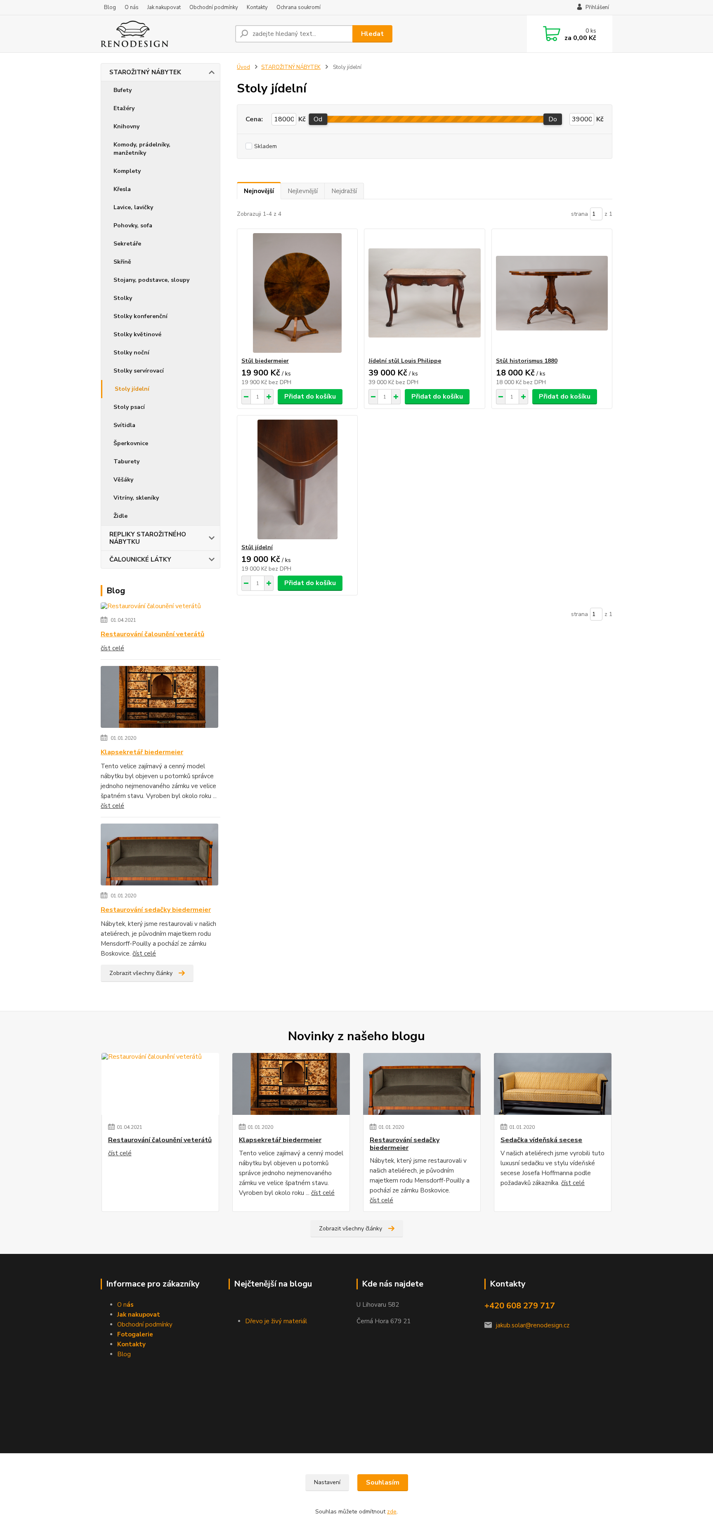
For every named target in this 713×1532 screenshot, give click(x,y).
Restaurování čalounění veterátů (152, 634)
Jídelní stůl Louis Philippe (404, 361)
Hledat (372, 33)
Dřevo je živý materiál (276, 1321)
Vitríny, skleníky (136, 498)
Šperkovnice (130, 443)
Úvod (243, 67)
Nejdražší (344, 191)
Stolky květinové (137, 334)
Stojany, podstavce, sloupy (151, 280)
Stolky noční (131, 352)
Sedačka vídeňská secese (541, 1140)
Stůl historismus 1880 (526, 361)
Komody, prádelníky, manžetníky (141, 149)
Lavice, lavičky (133, 207)
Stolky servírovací (138, 371)
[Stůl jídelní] (297, 479)
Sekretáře (127, 244)
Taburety (126, 461)
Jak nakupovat (164, 7)
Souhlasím (382, 1482)
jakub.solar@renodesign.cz (532, 1325)
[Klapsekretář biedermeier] (159, 698)
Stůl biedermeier (265, 361)
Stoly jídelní (132, 389)
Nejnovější (259, 191)
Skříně (122, 262)
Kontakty (257, 7)
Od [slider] (318, 119)
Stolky (122, 298)
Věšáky (123, 480)
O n (125, 1305)
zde (392, 1511)
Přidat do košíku (310, 396)
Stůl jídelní (257, 547)
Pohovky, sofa (132, 225)
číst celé (112, 648)
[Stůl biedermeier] (297, 293)
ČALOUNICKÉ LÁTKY (140, 559)
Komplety (127, 171)
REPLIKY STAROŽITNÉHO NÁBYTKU (147, 538)
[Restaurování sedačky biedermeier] (159, 856)
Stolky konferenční (140, 316)
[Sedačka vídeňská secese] (552, 1084)
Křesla (122, 189)
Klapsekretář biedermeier (142, 752)
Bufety (122, 90)
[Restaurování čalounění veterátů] (151, 607)
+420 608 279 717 (519, 1305)
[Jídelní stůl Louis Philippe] (424, 293)
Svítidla (124, 425)
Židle (120, 516)
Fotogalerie (135, 1334)
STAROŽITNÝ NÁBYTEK (145, 72)
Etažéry (124, 108)
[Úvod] (165, 34)
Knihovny (126, 126)
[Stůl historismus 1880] (552, 293)
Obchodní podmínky (213, 7)
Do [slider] (552, 119)
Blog (110, 7)
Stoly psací (129, 407)
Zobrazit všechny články (140, 973)
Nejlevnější (303, 191)
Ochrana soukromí (298, 7)
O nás (132, 7)
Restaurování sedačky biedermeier (156, 909)
